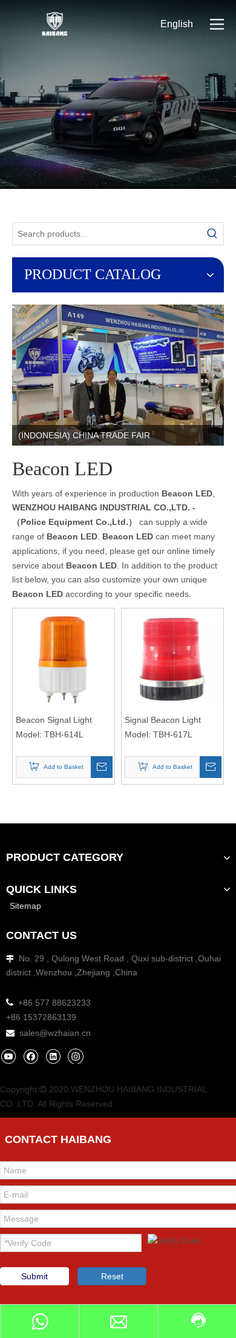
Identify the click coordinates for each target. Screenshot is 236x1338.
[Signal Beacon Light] (172, 659)
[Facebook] (30, 1056)
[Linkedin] (53, 1056)
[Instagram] (76, 1056)
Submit (34, 1276)
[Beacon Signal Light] (63, 659)
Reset (112, 1276)
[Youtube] (8, 1056)
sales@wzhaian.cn (55, 1033)
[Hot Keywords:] (212, 234)
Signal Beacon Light (163, 720)
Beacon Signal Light (54, 720)
